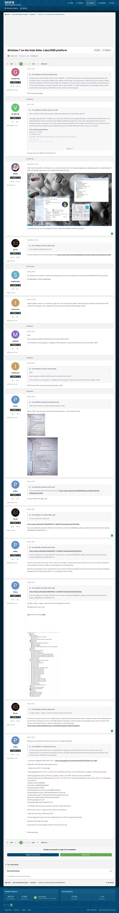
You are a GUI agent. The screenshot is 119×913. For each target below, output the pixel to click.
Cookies (23, 910)
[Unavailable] (43, 633)
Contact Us (16, 910)
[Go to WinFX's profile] (15, 167)
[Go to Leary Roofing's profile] (35, 897)
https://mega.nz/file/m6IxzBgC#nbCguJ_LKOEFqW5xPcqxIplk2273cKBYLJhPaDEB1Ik (53, 726)
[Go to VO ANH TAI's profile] (15, 108)
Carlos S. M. (13, 56)
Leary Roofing (42, 896)
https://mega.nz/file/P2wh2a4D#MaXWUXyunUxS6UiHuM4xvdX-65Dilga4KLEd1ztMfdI (84, 255)
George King (15, 79)
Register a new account (33, 855)
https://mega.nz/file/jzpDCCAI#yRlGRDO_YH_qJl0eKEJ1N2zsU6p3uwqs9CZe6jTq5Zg (53, 524)
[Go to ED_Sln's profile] (15, 243)
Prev (11, 64)
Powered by (107, 910)
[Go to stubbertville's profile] (15, 275)
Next (33, 64)
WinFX (15, 174)
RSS (30, 910)
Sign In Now (86, 855)
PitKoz (15, 406)
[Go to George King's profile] (15, 72)
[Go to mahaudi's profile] (15, 334)
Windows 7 (34, 56)
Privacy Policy (8, 910)
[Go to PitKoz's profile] (15, 400)
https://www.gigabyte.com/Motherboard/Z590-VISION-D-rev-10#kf (76, 761)
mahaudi (15, 341)
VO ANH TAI (15, 114)
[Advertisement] (59, 31)
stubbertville (15, 281)
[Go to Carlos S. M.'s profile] (8, 56)
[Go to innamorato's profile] (15, 303)
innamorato (15, 309)
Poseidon (51, 74)
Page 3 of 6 (44, 64)
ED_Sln (15, 250)
